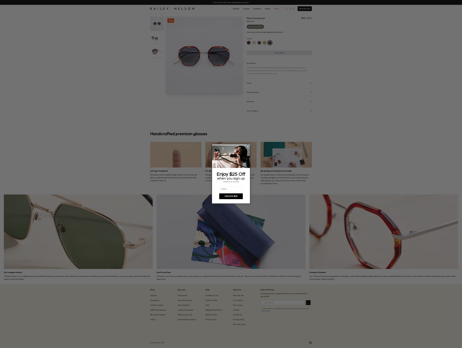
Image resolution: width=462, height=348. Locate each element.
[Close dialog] (248, 147)
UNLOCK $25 (231, 196)
